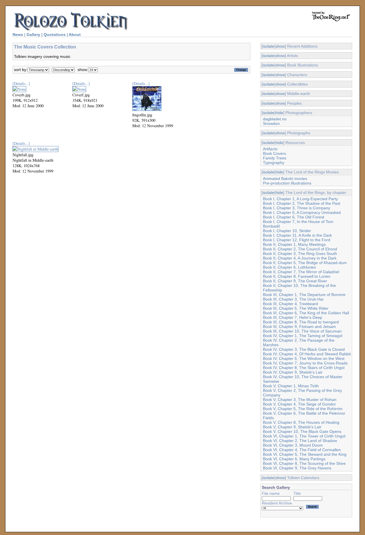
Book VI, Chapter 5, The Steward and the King (304, 454)
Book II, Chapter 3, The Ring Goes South (300, 253)
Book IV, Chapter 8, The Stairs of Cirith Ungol (303, 367)
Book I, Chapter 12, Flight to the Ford (296, 240)
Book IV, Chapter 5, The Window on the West (303, 358)
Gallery (33, 34)
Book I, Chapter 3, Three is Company (296, 208)
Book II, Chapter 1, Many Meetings (294, 244)
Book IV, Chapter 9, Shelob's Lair (293, 372)
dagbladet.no (275, 119)
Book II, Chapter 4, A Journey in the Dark (299, 258)
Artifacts (270, 149)
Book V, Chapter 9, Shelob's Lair (292, 427)
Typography (273, 162)
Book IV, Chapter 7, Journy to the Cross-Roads (305, 363)
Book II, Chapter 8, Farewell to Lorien (296, 276)
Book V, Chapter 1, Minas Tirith (291, 386)
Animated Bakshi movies (285, 178)
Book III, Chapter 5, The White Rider (295, 308)
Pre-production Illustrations (287, 183)
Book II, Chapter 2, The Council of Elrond (300, 249)
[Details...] (21, 83)
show (280, 46)
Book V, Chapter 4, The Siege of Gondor (299, 404)
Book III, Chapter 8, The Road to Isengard (301, 322)
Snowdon (271, 123)
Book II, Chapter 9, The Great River (295, 281)
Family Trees (274, 158)
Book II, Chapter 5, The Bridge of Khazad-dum (305, 262)
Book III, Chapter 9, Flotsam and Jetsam (299, 326)
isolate (268, 46)
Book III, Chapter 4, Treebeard (290, 303)
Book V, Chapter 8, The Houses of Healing (301, 422)
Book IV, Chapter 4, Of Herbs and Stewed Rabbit (307, 354)
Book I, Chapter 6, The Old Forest (293, 217)
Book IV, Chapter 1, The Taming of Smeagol (302, 335)
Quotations (55, 34)
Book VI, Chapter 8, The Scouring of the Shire (304, 463)
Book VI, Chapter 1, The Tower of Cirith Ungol (304, 436)
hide (279, 112)
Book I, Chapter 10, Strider (287, 230)
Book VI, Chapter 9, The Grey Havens (297, 468)
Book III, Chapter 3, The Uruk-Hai (293, 299)
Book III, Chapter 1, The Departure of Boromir (304, 294)
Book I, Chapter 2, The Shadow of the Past (301, 203)
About (75, 34)
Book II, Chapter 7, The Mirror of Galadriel (301, 271)
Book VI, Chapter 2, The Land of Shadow (300, 440)
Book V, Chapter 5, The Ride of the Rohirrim (302, 408)
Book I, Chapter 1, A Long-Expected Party (300, 198)
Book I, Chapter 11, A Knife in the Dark (297, 235)
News (18, 34)
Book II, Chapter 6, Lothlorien (289, 267)
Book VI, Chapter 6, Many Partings (294, 459)
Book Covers (274, 153)
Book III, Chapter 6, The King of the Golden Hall (306, 313)
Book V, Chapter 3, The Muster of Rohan (299, 399)
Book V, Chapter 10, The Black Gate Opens (302, 431)
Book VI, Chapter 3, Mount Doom (293, 445)
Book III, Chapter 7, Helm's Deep (292, 317)
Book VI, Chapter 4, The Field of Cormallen (302, 449)
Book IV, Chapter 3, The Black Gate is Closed (304, 349)
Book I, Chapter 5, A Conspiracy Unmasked (302, 212)
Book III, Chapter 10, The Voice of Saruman (302, 331)
